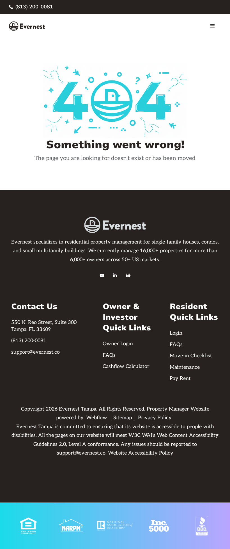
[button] (212, 26)
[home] (27, 26)
